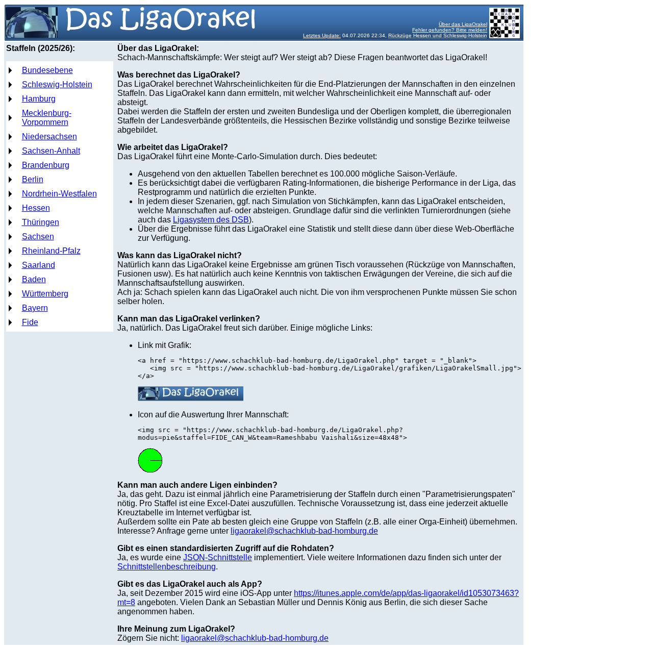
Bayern (35, 308)
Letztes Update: (322, 35)
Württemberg (45, 293)
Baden (34, 279)
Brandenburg (45, 165)
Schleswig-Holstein (57, 84)
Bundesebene (47, 70)
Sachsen (38, 236)
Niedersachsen (49, 136)
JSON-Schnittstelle (217, 557)
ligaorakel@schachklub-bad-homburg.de (304, 531)
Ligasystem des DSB (211, 219)
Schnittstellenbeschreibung (166, 566)
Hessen (36, 208)
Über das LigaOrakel (463, 24)
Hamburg (39, 98)
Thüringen (40, 222)
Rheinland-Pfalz (51, 250)
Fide (30, 322)
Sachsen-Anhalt (51, 150)
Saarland (38, 265)
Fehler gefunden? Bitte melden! (449, 30)
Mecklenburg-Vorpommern (46, 118)
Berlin (32, 179)
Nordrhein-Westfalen (59, 193)
